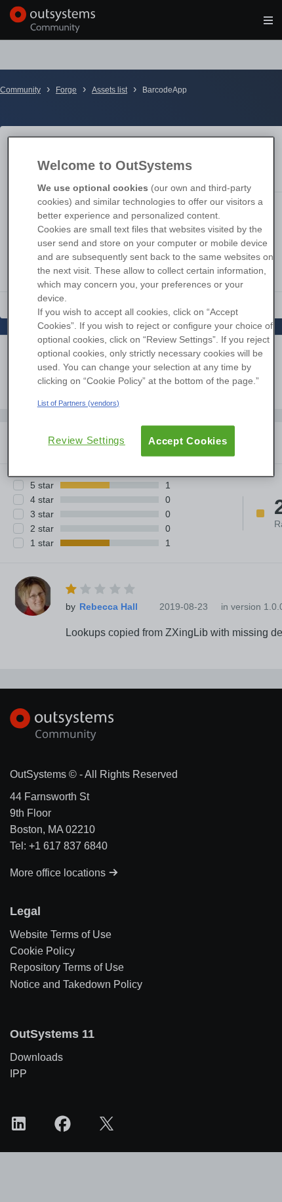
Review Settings (86, 440)
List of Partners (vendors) (78, 403)
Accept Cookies (188, 440)
